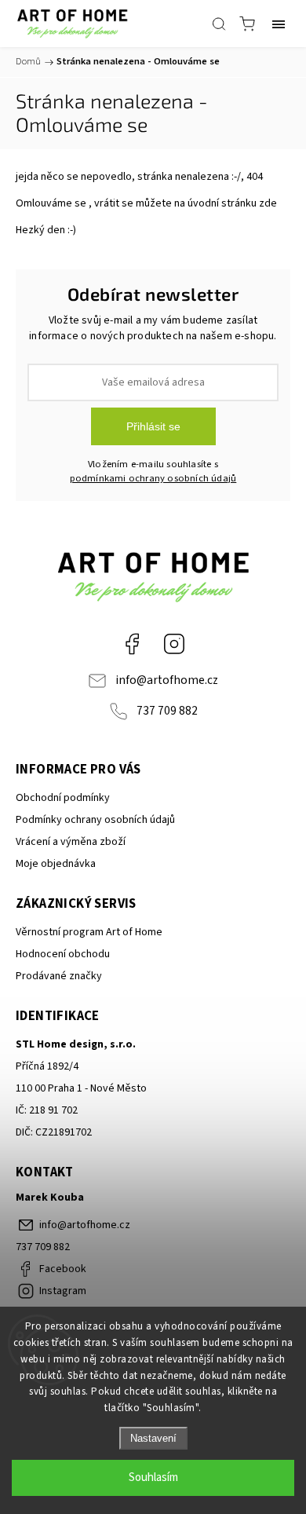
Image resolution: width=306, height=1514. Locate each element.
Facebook (132, 644)
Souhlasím (153, 1477)
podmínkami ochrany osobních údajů (153, 478)
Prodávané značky (59, 976)
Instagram (174, 644)
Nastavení (153, 1438)
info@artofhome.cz (166, 680)
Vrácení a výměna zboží (71, 842)
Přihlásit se (153, 426)
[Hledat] (219, 23)
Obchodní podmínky (63, 798)
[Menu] (278, 23)
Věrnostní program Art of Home (89, 932)
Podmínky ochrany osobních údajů (95, 820)
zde (268, 203)
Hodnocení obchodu (63, 954)
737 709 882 (167, 710)
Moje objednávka (56, 864)
